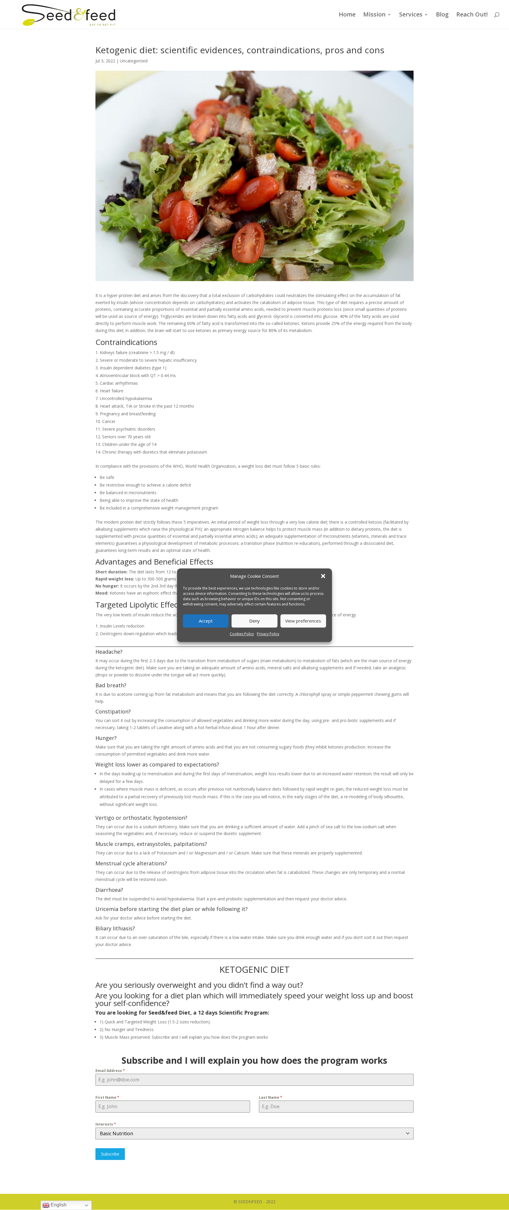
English (58, 1204)
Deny (254, 621)
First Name (107, 1097)
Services (410, 15)
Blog (442, 15)
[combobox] (254, 1133)
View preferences (303, 621)
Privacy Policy (268, 633)
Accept (206, 621)
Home (347, 15)
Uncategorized (134, 61)
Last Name (270, 1097)
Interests (105, 1124)
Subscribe (110, 1154)
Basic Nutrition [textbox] (116, 1133)
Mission (374, 15)
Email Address (110, 1070)
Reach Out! (472, 15)
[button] (323, 576)
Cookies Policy (242, 633)
